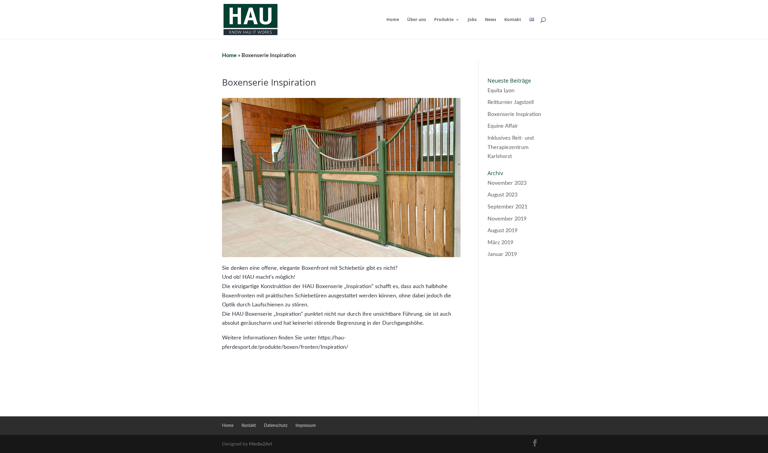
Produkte (444, 19)
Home (392, 19)
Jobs (472, 19)
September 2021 (507, 207)
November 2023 (507, 183)
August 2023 (503, 195)
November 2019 (507, 219)
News (490, 19)
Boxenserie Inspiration (514, 114)
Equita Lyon (501, 90)
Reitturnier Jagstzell (511, 102)
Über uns (416, 19)
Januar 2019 (502, 254)
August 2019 (503, 230)
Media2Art (260, 444)
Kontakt (512, 19)
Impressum (306, 426)
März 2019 (500, 242)
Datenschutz (275, 426)
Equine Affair (503, 126)
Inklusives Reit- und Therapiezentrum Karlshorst (511, 147)
